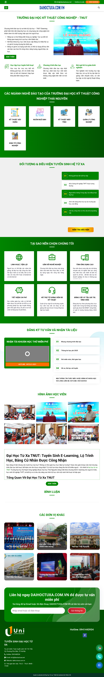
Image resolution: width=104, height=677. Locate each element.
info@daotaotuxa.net (64, 2)
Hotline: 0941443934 (82, 633)
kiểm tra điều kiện (80, 230)
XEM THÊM (52, 488)
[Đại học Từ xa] (52, 7)
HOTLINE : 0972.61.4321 (27, 384)
